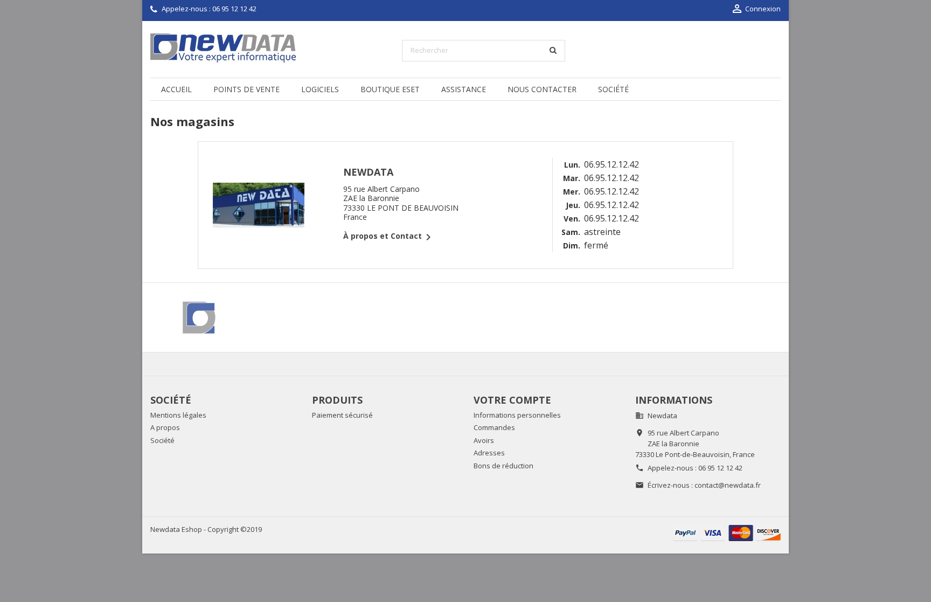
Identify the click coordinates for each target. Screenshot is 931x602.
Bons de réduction (503, 465)
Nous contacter (542, 89)
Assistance (463, 89)
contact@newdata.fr (727, 485)
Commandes (494, 427)
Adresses (489, 453)
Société (613, 89)
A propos (165, 427)
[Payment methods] (727, 532)
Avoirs (484, 440)
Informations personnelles (517, 415)
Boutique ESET (390, 89)
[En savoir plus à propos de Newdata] (200, 317)
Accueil (176, 89)
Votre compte (512, 399)
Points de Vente (246, 89)
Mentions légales (178, 415)
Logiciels (320, 89)
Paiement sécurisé (342, 415)
